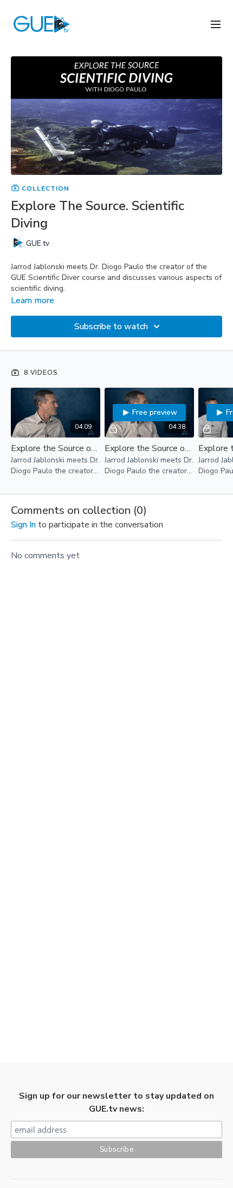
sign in (23, 525)
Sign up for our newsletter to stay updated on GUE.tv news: (116, 1102)
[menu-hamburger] (215, 23)
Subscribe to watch (111, 326)
